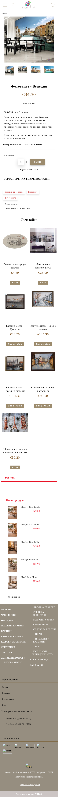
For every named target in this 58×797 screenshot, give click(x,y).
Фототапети (10, 198)
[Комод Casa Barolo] (12, 565)
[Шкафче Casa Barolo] (12, 512)
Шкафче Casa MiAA (30, 524)
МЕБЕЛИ (6, 610)
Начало (4, 13)
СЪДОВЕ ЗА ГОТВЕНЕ (44, 629)
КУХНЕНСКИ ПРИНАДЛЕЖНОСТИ (42, 652)
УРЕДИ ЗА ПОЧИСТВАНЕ (39, 613)
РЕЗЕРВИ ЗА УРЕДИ (43, 620)
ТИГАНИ (39, 634)
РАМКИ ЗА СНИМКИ (12, 636)
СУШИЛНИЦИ (40, 624)
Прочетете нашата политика (29, 777)
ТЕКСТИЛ (6, 652)
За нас (5, 687)
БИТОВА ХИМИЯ (13, 662)
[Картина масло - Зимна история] (43, 308)
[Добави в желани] (50, 154)
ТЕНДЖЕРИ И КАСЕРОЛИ (41, 640)
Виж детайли (15, 344)
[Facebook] (5, 730)
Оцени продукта (11, 204)
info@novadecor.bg (22, 718)
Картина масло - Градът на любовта (15, 389)
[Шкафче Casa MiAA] (12, 530)
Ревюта (10, 477)
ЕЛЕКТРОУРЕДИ (39, 660)
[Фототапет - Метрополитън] (43, 252)
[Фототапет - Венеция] (29, 62)
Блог (4, 705)
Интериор (32, 192)
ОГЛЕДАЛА (7, 620)
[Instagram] (12, 730)
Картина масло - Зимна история (43, 328)
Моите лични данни (30, 784)
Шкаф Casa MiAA (29, 577)
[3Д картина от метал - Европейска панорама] (14, 432)
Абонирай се (14, 597)
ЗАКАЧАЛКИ (37, 665)
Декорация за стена (14, 192)
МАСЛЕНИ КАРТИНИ (12, 626)
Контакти (6, 693)
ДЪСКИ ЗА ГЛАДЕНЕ (44, 607)
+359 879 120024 (23, 724)
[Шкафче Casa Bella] (12, 547)
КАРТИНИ (6, 631)
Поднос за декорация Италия (15, 266)
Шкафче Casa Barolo (30, 507)
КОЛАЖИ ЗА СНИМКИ (13, 642)
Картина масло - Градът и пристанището (15, 328)
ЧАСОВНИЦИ (8, 615)
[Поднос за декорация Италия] (14, 254)
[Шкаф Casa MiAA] (12, 582)
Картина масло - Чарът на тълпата (43, 389)
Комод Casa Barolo (30, 560)
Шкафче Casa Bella (30, 542)
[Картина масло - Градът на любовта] (14, 375)
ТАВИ (38, 646)
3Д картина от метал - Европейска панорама (15, 451)
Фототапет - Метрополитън (43, 266)
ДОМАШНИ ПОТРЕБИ (13, 658)
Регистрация (8, 699)
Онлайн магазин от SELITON (29, 794)
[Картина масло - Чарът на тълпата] (43, 371)
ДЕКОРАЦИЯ (8, 647)
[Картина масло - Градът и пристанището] (14, 313)
